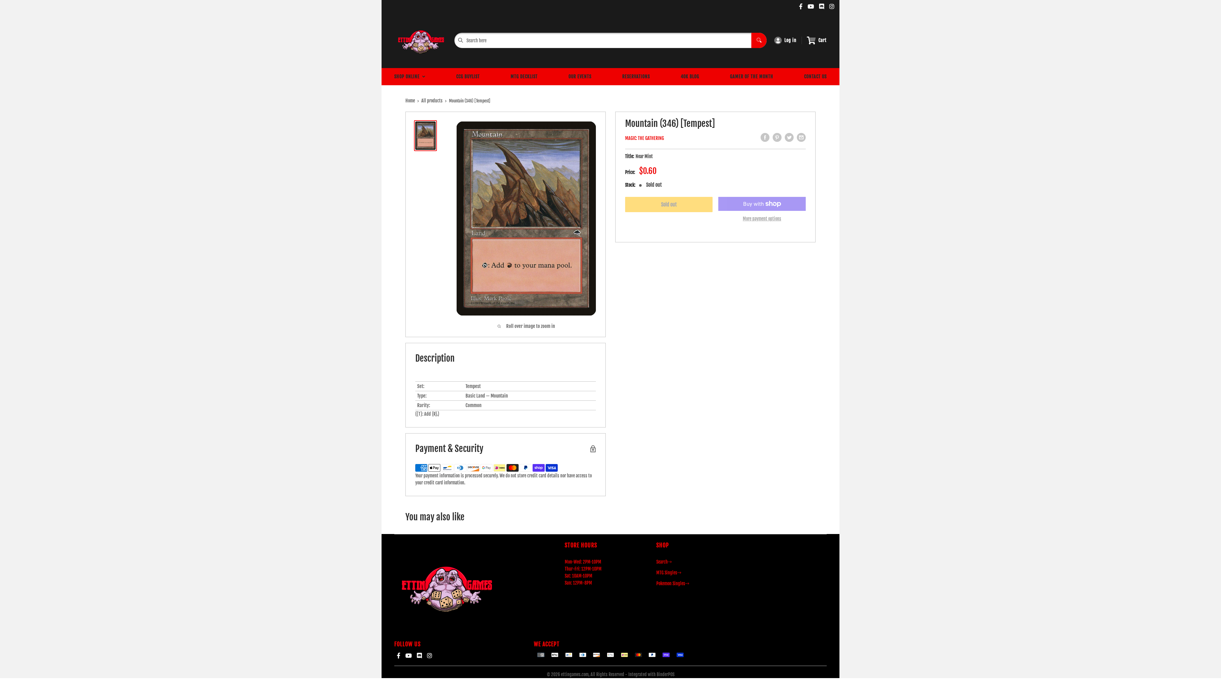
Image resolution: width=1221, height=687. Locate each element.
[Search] (759, 40)
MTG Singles (666, 572)
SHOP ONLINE (408, 76)
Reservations (636, 76)
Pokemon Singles (670, 583)
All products (432, 100)
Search (662, 562)
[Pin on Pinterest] (777, 137)
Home (410, 100)
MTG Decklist (524, 76)
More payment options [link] (762, 218)
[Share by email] (801, 137)
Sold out (669, 204)
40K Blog (690, 76)
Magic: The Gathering (644, 138)
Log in (790, 40)
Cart (822, 40)
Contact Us (815, 76)
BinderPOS (665, 674)
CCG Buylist (468, 76)
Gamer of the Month (751, 76)
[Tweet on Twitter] (789, 137)
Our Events (580, 76)
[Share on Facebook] (765, 137)
